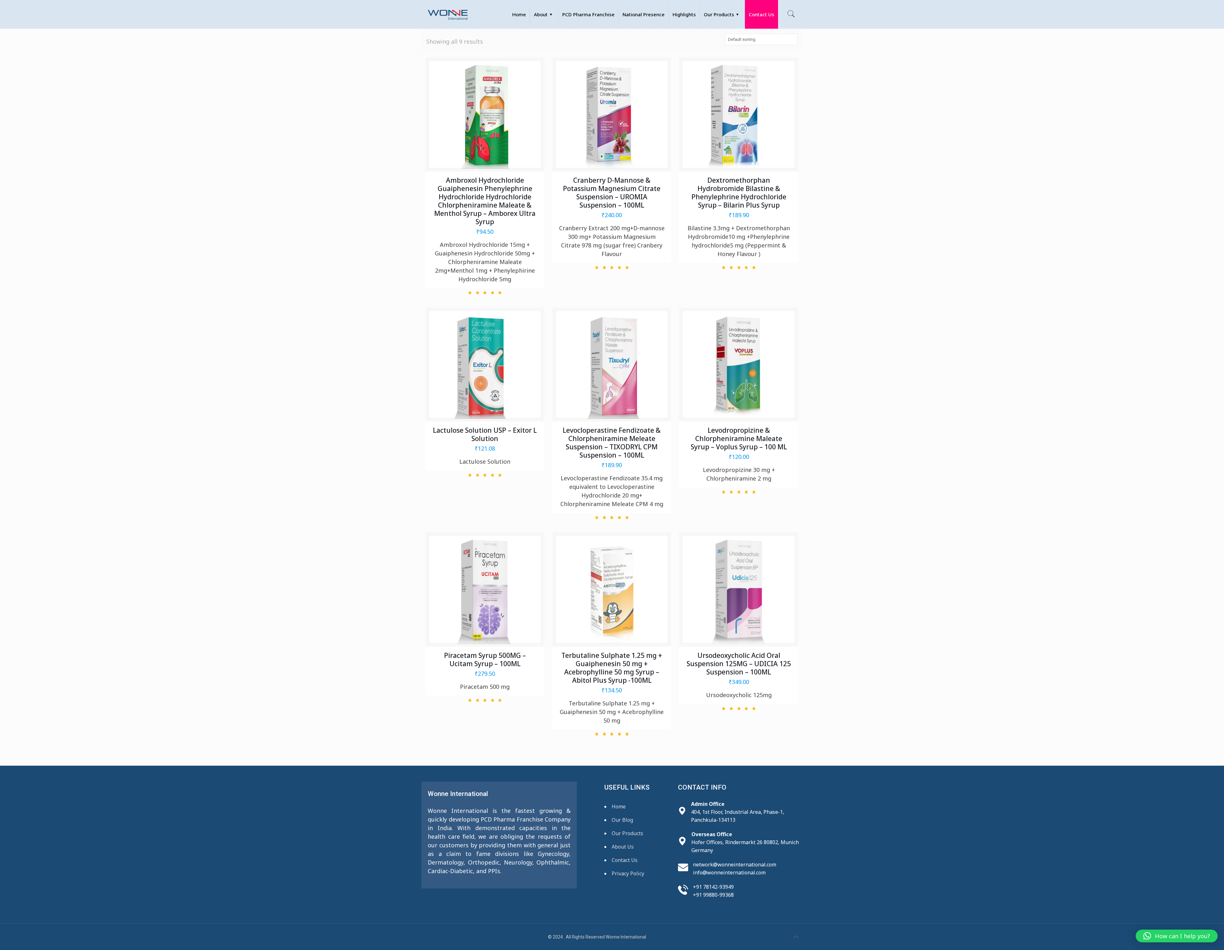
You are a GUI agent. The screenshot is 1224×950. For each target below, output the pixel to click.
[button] (1177, 936)
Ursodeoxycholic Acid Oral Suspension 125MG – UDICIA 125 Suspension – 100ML (739, 663)
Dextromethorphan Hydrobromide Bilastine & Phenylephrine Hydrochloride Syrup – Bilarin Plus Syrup (738, 193)
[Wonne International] (448, 14)
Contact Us (625, 860)
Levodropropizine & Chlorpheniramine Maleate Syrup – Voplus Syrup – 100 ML (739, 438)
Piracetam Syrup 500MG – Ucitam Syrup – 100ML (485, 659)
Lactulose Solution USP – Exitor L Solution (485, 434)
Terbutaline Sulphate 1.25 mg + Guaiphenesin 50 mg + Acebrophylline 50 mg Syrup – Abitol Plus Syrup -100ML (611, 668)
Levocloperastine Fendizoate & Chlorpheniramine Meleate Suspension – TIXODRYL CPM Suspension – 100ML (612, 443)
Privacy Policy (628, 873)
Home (619, 806)
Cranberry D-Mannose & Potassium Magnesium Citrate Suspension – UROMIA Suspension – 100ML (611, 193)
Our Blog (622, 819)
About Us (623, 846)
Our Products (627, 833)
